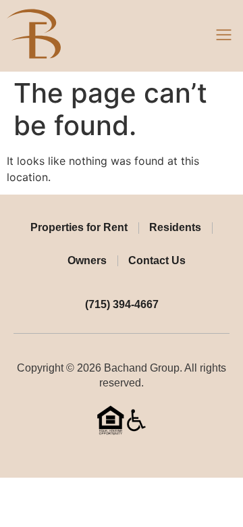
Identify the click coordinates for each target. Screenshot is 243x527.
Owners (87, 260)
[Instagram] (132, 455)
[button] (224, 36)
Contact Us (157, 260)
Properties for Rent (79, 227)
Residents (175, 227)
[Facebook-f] (111, 455)
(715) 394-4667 (122, 304)
